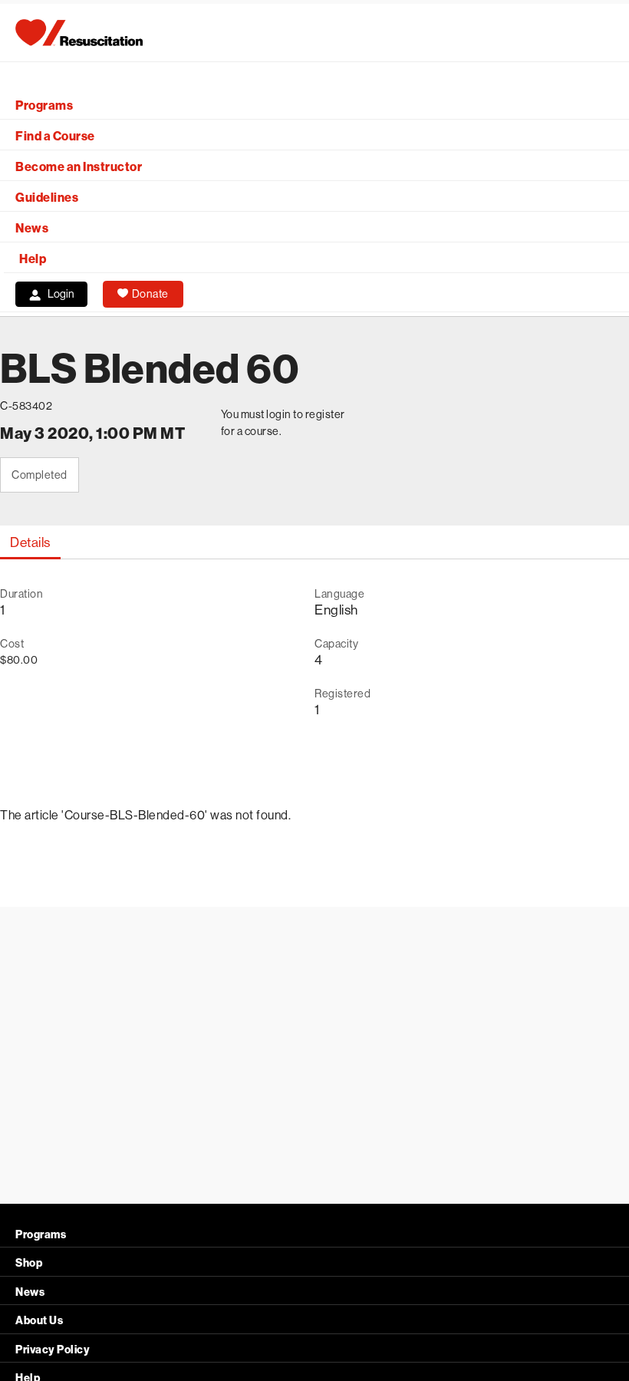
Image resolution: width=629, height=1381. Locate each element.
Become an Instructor (78, 167)
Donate (150, 294)
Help (32, 259)
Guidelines (46, 197)
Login (61, 294)
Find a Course (55, 136)
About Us (39, 1320)
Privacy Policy (52, 1349)
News (31, 228)
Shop (28, 1263)
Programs (44, 105)
